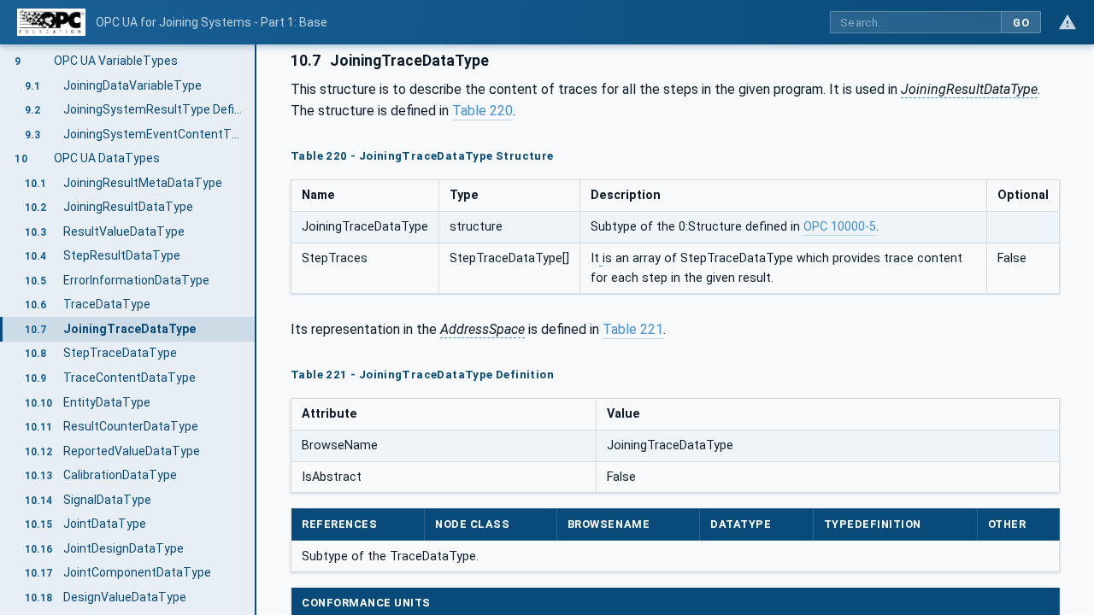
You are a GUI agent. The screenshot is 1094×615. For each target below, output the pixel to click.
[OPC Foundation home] (51, 22)
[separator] (256, 329)
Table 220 (482, 110)
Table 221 (633, 329)
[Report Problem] (1067, 22)
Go (1021, 22)
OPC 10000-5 (839, 227)
